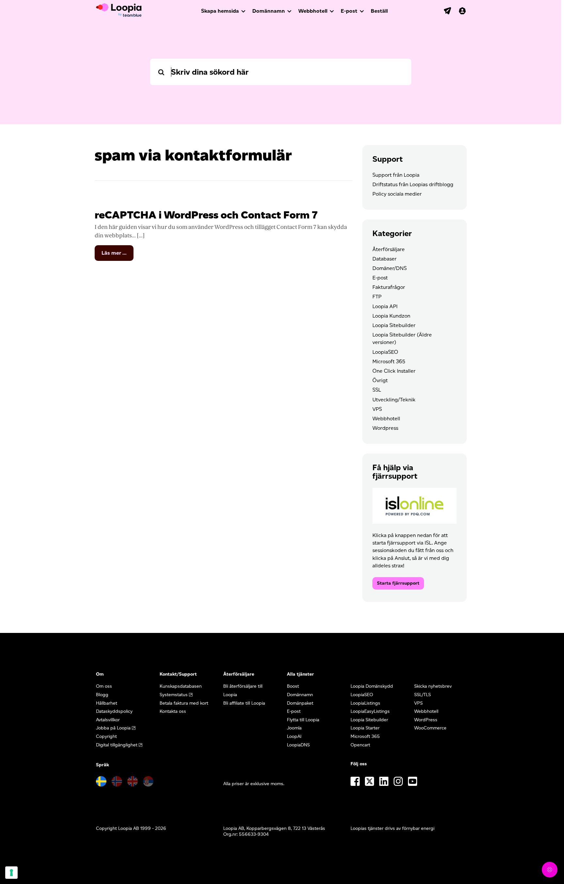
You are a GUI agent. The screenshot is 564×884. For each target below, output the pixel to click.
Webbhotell (312, 11)
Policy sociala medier (397, 194)
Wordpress (385, 428)
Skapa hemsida (220, 11)
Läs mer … (117, 255)
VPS (377, 409)
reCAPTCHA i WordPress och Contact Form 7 (206, 214)
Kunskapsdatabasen (181, 686)
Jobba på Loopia (113, 728)
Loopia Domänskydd (372, 686)
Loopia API (385, 306)
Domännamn (268, 11)
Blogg (102, 694)
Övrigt (380, 380)
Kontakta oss (173, 711)
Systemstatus (174, 694)
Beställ (379, 11)
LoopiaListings (365, 703)
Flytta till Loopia (303, 720)
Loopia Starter (365, 728)
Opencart (360, 745)
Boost (293, 686)
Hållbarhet (106, 703)
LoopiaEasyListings (370, 711)
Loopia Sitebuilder (393, 325)
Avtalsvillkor (108, 720)
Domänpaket (300, 703)
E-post (349, 11)
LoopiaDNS (298, 745)
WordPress (425, 720)
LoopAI (294, 736)
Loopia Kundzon (391, 316)
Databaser (384, 259)
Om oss (104, 686)
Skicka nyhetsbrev (433, 686)
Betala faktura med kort (184, 703)
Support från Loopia (395, 175)
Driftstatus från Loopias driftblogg (412, 184)
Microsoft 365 (388, 361)
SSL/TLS (422, 694)
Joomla (294, 728)
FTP (377, 296)
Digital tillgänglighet (116, 745)
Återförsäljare (388, 249)
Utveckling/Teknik (393, 400)
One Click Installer (393, 371)
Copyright (106, 736)
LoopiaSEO (385, 352)
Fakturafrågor (388, 287)
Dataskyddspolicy (114, 711)
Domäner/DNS (389, 268)
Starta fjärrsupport (398, 583)
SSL (376, 390)
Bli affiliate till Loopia (244, 703)
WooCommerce (430, 728)
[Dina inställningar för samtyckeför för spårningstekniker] (11, 872)
